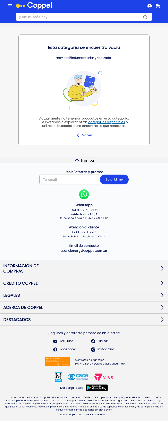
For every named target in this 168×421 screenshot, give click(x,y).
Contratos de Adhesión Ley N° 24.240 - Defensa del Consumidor (100, 361)
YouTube (66, 341)
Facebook (67, 349)
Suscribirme (114, 179)
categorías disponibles (106, 122)
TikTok (102, 341)
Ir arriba (87, 160)
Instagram (105, 349)
